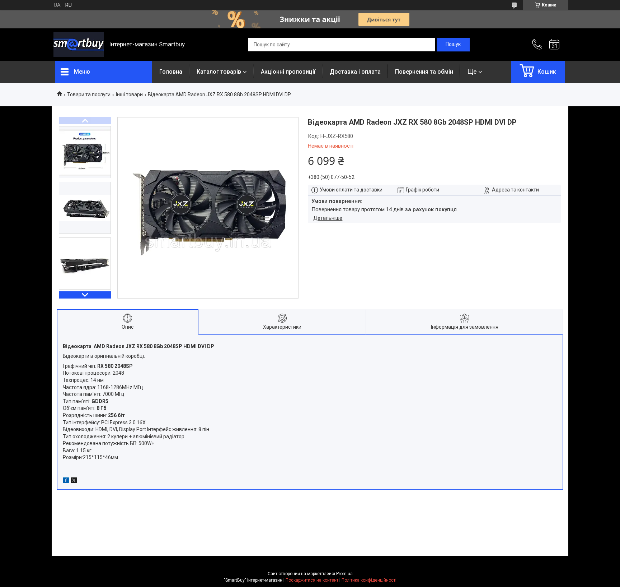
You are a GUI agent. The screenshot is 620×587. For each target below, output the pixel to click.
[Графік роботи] (554, 44)
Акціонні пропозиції (288, 71)
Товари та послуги (89, 94)
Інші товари (129, 94)
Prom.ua (344, 573)
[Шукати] (453, 44)
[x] (74, 481)
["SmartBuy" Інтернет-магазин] (78, 44)
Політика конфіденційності (369, 580)
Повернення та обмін (424, 71)
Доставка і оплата (355, 71)
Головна (170, 71)
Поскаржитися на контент (312, 580)
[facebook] (66, 481)
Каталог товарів (219, 71)
